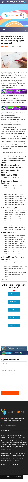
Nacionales (5, 46)
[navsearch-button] (25, 30)
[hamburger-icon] (4, 29)
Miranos (10, 2)
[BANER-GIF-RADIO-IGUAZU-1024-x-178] (14, 91)
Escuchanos (20, 2)
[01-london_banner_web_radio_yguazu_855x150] (14, 348)
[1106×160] (14, 353)
